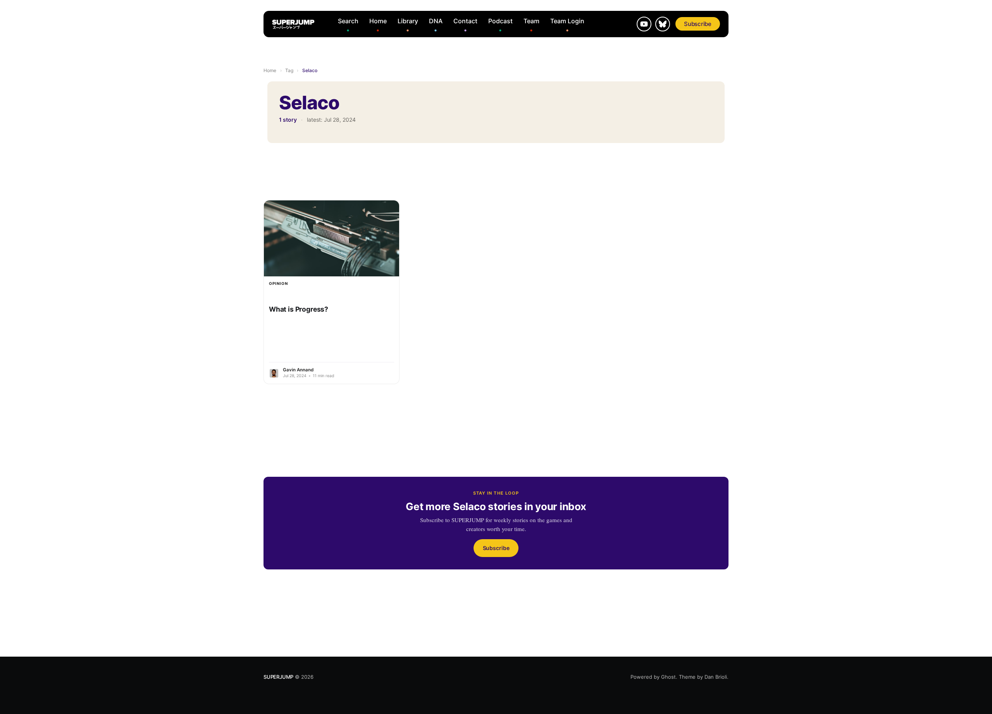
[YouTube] (644, 24)
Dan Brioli (715, 677)
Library (408, 21)
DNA (436, 21)
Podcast (500, 21)
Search (348, 21)
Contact (465, 21)
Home (378, 21)
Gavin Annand (298, 370)
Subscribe (697, 24)
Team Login (567, 21)
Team (531, 21)
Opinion (278, 283)
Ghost (668, 677)
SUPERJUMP (278, 677)
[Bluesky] (662, 24)
